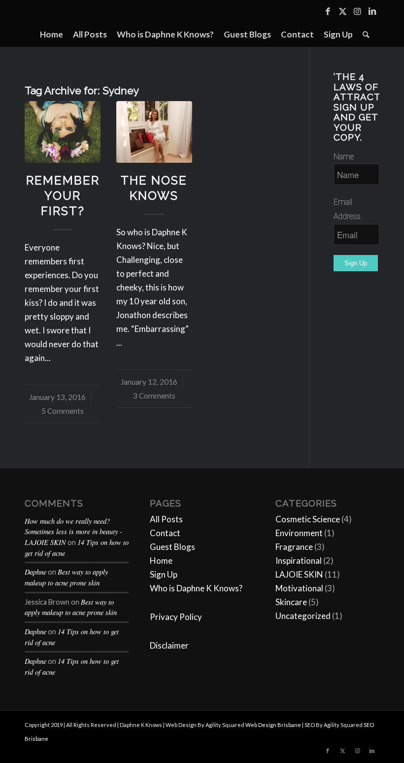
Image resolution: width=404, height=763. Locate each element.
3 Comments (154, 395)
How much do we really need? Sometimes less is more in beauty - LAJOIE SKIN (73, 531)
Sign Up (163, 574)
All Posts (166, 519)
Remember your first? (63, 196)
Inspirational (298, 560)
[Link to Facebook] (327, 11)
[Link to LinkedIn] (372, 11)
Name (344, 156)
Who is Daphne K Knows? (196, 588)
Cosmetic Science (307, 519)
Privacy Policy (176, 617)
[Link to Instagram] (357, 11)
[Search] (363, 34)
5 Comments (62, 410)
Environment (299, 533)
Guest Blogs (172, 547)
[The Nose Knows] (154, 132)
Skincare (291, 602)
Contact (165, 533)
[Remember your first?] (63, 132)
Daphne (35, 572)
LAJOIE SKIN (299, 574)
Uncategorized (303, 616)
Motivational (299, 588)
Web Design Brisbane (273, 725)
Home (161, 560)
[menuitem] (51, 34)
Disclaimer (169, 645)
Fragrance (294, 547)
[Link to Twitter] (342, 11)
